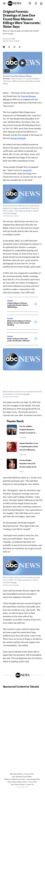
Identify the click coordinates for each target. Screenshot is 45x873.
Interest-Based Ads (33, 779)
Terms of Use (32, 782)
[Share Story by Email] (14, 47)
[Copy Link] (20, 47)
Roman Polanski (18, 138)
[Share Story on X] (9, 47)
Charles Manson (28, 95)
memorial (27, 170)
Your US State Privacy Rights (22, 777)
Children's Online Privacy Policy (15, 779)
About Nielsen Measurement (17, 782)
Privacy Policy (29, 774)
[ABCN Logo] (14, 3)
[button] (4, 3)
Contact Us (30, 785)
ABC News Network (17, 774)
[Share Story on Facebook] (4, 47)
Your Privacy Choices (18, 785)
